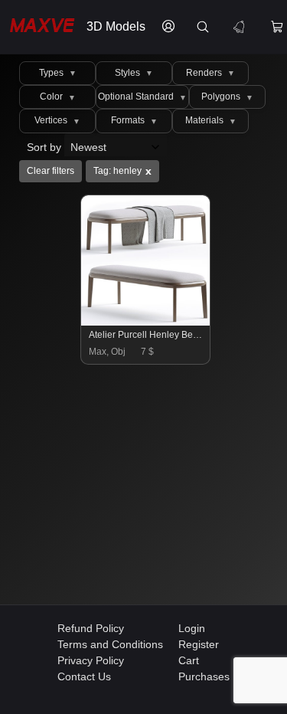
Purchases (204, 676)
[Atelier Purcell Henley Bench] (146, 322)
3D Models (115, 26)
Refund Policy (90, 628)
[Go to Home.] (39, 27)
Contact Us (84, 676)
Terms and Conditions (110, 644)
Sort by (45, 147)
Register (198, 644)
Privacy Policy (90, 660)
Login (191, 628)
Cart (188, 660)
